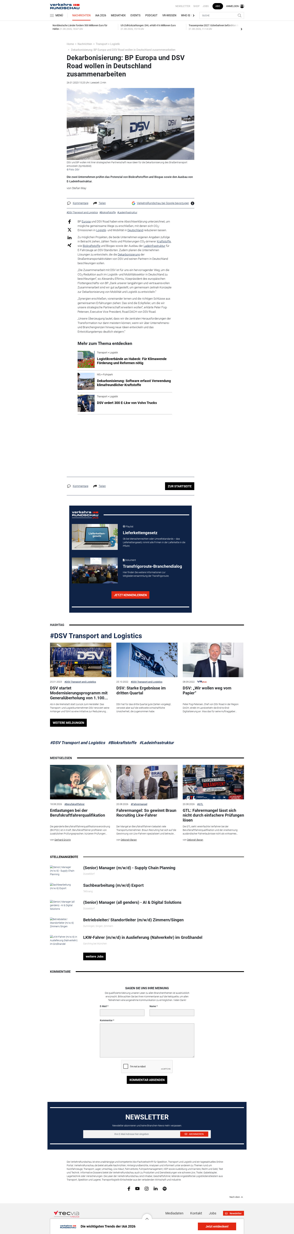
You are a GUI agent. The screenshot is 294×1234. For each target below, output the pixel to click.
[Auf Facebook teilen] (69, 221)
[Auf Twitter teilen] (69, 229)
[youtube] (137, 1188)
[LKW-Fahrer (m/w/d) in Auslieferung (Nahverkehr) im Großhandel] (64, 940)
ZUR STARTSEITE (180, 486)
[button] (147, 1216)
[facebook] (129, 1188)
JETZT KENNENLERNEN (130, 595)
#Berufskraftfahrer (74, 804)
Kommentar (106, 1020)
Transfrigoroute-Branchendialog (152, 566)
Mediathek (118, 15)
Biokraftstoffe (91, 246)
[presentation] (241, 29)
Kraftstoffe (164, 241)
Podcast (151, 15)
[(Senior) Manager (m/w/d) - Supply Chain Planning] (64, 870)
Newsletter (182, 6)
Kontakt (196, 1213)
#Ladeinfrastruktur (156, 742)
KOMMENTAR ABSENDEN (147, 1080)
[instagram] (147, 1188)
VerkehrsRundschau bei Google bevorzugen (163, 203)
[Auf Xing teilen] (69, 245)
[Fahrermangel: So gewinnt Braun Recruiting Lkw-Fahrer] (147, 782)
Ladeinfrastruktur (154, 246)
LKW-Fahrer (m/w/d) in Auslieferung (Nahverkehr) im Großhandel (142, 937)
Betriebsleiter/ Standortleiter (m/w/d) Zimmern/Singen (133, 920)
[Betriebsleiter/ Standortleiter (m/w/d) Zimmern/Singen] (64, 922)
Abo (217, 6)
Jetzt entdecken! (217, 1226)
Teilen (102, 203)
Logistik (101, 230)
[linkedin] (156, 1188)
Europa (86, 221)
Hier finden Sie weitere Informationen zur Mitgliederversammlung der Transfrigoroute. (146, 574)
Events (135, 15)
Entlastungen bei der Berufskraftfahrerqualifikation (77, 813)
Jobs (206, 6)
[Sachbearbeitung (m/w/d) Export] (64, 886)
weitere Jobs (94, 956)
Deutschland (135, 230)
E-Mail (103, 1006)
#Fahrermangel (139, 804)
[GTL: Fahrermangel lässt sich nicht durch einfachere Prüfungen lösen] (213, 782)
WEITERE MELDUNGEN (68, 723)
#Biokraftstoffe (122, 742)
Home (70, 44)
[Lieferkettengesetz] (95, 537)
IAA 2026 (100, 15)
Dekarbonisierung (129, 254)
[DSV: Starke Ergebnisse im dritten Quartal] (147, 660)
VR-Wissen (169, 15)
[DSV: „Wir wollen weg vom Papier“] (213, 660)
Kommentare (80, 203)
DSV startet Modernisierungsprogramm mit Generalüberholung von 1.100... (79, 693)
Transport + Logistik (108, 44)
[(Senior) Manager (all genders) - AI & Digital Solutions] (64, 905)
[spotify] (165, 1188)
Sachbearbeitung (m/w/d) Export (113, 885)
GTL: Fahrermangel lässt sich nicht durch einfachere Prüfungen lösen (213, 815)
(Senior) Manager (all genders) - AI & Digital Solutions (132, 902)
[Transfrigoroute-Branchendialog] (95, 570)
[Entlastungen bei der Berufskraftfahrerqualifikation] (80, 782)
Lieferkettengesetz (140, 532)
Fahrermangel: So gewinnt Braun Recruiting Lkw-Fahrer (146, 813)
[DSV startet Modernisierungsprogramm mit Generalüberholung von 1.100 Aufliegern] (80, 660)
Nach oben (235, 1197)
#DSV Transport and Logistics (96, 636)
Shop (196, 6)
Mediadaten (174, 1213)
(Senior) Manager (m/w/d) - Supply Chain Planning (129, 867)
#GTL (200, 804)
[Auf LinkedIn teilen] (69, 237)
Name (153, 1006)
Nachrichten (81, 15)
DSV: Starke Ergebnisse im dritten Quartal (141, 690)
